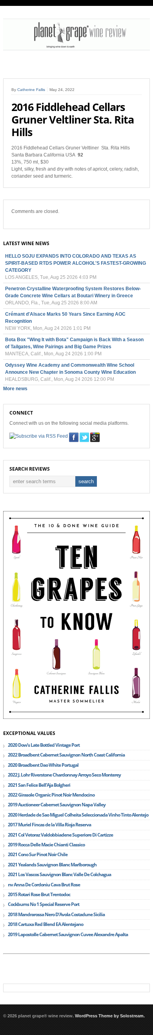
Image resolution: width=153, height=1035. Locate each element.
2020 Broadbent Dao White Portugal (43, 765)
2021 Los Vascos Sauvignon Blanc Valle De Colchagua (59, 874)
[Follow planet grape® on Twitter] (84, 437)
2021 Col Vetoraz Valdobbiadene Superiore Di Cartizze (60, 834)
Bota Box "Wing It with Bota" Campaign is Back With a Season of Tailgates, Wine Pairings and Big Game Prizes (74, 343)
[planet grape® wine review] (76, 49)
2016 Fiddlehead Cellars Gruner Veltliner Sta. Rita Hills (72, 119)
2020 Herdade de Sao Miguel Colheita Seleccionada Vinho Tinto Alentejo (78, 814)
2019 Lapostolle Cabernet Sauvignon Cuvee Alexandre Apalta (68, 934)
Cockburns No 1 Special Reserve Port (43, 904)
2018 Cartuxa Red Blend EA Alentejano (45, 924)
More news (15, 388)
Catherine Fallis (31, 89)
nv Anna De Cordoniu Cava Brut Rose (44, 884)
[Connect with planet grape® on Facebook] (73, 437)
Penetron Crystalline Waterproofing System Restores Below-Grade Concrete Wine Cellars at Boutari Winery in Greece (73, 292)
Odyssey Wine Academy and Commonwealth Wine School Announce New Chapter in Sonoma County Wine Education (70, 368)
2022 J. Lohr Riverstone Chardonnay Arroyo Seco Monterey (64, 774)
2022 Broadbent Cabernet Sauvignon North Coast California (66, 754)
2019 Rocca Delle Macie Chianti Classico (46, 844)
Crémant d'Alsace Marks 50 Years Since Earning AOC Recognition (65, 317)
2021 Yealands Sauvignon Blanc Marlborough (52, 864)
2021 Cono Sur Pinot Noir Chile (37, 854)
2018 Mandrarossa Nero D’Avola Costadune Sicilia (56, 914)
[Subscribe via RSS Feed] (38, 436)
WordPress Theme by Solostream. (110, 1015)
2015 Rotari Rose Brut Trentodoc (39, 894)
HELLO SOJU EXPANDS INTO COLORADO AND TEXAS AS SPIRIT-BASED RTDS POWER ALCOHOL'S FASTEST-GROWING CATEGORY (75, 263)
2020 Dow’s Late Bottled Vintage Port (44, 745)
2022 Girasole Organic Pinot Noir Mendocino (51, 794)
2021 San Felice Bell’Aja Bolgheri (39, 785)
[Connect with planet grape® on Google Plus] (95, 437)
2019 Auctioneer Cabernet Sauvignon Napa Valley (57, 804)
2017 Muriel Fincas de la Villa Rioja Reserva (49, 824)
